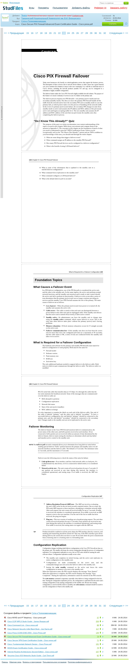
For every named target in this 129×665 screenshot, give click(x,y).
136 (97, 633)
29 (91, 33)
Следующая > (116, 33)
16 (32, 33)
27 (82, 33)
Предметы (43, 8)
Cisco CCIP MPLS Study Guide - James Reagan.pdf (28, 621)
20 (50, 33)
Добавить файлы (81, 8)
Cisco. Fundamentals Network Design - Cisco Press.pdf (29, 644)
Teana (24, 15)
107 (97, 652)
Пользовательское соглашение (55, 662)
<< (5, 33)
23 (64, 33)
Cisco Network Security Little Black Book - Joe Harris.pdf (29, 629)
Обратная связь (15, 662)
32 (104, 33)
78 (98, 637)
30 (95, 33)
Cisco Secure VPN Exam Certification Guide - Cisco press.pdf (31, 640)
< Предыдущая (16, 33)
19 (45, 33)
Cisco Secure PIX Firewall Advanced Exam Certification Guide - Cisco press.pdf (39, 637)
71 (98, 640)
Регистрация (14, 3)
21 (55, 33)
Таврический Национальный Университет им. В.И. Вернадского (51, 18)
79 (98, 648)
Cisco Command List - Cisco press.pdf (22, 625)
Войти (5, 3)
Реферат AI (100, 8)
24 (68, 33)
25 (73, 33)
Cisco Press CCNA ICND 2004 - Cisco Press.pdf (26, 633)
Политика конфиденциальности (80, 662)
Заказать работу (118, 8)
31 (100, 33)
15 (27, 33)
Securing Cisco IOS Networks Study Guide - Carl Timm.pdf (30, 656)
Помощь (5, 662)
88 (98, 625)
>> (126, 33)
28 (86, 33)
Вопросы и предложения (32, 662)
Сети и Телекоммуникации (33, 21)
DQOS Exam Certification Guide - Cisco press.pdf (27, 648)
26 (77, 33)
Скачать (112, 24)
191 (97, 644)
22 (59, 33)
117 (97, 629)
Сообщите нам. (77, 15)
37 (98, 618)
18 (41, 33)
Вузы (31, 8)
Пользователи (60, 8)
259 (97, 621)
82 (98, 656)
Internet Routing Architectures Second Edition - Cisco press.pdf (32, 652)
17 (36, 33)
